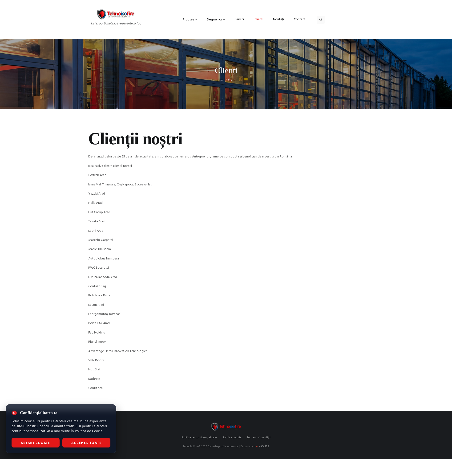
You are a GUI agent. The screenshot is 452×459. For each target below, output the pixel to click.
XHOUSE (264, 446)
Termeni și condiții (258, 437)
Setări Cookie (35, 442)
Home (220, 80)
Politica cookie (232, 437)
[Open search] (321, 20)
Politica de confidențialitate (199, 437)
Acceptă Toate (86, 442)
